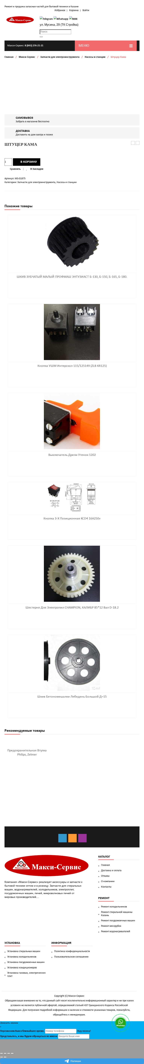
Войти (85, 10)
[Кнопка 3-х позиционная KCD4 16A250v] (72, 497)
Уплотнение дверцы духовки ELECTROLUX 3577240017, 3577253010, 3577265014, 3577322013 (138, 143)
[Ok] (72, 838)
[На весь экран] (8, 1053)
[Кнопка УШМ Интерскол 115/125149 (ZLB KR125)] (72, 332)
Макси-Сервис (27, 57)
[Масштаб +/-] (12, 1053)
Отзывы (105, 876)
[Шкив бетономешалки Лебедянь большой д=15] (72, 662)
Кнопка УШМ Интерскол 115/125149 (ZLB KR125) (72, 366)
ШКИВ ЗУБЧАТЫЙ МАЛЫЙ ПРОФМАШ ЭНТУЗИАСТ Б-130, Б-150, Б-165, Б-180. (72, 277)
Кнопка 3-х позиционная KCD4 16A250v (72, 518)
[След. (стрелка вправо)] (5, 1057)
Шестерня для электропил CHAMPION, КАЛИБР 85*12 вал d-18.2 (72, 607)
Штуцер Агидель (133, 143)
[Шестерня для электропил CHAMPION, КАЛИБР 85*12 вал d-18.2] (72, 573)
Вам (17, 1031)
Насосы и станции (95, 57)
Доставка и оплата (111, 870)
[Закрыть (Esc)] (1, 1053)
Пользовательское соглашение (71, 956)
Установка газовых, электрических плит (26, 975)
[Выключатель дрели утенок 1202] (72, 421)
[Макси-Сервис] (20, 19)
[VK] (62, 838)
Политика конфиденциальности (72, 951)
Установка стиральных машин (23, 951)
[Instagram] (82, 838)
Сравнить (15, 169)
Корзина (74, 10)
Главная (9, 57)
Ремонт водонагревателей (115, 931)
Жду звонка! (84, 1031)
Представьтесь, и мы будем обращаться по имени (28, 1036)
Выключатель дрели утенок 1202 (72, 455)
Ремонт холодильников (114, 906)
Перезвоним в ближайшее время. (22, 1031)
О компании (108, 881)
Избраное (60, 10)
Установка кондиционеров (22, 967)
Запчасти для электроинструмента (60, 57)
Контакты (106, 886)
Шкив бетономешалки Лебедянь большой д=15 (72, 697)
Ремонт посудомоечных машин (118, 920)
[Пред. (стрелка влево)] (1, 1057)
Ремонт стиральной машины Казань (116, 914)
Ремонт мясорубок (111, 926)
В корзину (28, 162)
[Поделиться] (5, 1053)
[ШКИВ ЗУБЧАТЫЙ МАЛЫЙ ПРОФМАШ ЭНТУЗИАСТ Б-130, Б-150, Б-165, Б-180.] (72, 243)
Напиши (75, 1061)
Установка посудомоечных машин (25, 962)
